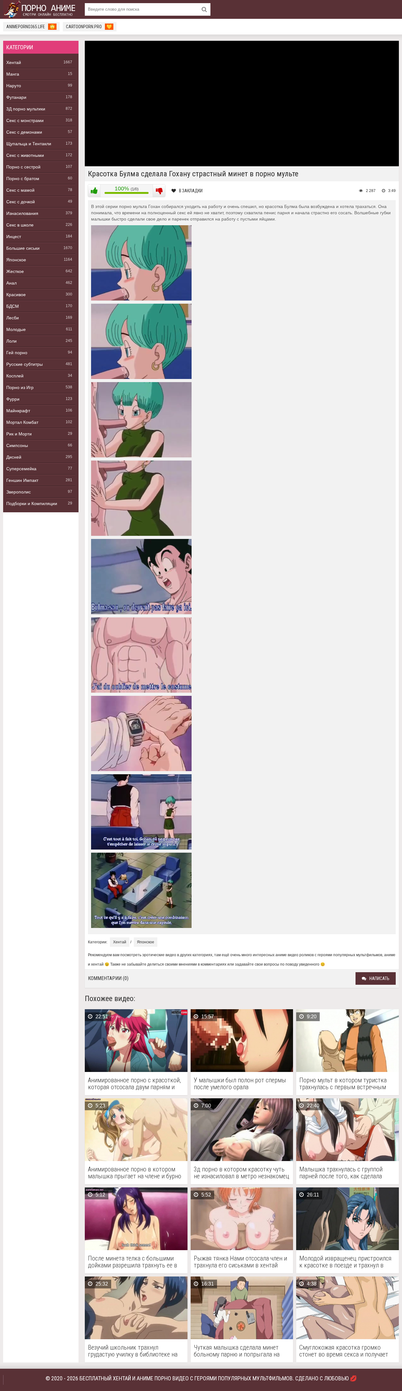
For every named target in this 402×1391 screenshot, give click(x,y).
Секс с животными (25, 155)
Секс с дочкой (20, 201)
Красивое (16, 294)
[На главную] (41, 9)
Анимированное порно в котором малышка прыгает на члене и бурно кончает (134, 1173)
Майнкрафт (18, 410)
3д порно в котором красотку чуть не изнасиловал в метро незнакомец (241, 1173)
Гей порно (16, 352)
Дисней (13, 457)
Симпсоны (17, 445)
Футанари (16, 97)
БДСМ (12, 306)
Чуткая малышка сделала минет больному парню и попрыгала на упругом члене (237, 1351)
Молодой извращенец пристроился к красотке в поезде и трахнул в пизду (345, 1262)
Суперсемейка (21, 468)
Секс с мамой (20, 190)
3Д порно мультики (25, 108)
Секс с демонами (24, 132)
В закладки (191, 190)
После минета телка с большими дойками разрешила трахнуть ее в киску (132, 1262)
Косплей (15, 375)
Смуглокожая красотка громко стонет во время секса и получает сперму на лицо (343, 1351)
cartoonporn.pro (89, 26)
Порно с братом (22, 178)
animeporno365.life (30, 26)
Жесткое (15, 271)
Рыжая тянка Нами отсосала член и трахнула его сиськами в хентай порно (240, 1262)
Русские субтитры (24, 364)
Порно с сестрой (23, 166)
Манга (12, 74)
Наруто (13, 85)
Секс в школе (20, 224)
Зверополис (18, 491)
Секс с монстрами (25, 120)
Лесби (12, 317)
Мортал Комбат (22, 422)
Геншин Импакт (22, 480)
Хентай (13, 62)
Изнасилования (22, 213)
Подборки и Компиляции (31, 503)
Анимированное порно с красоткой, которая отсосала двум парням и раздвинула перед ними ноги (134, 1083)
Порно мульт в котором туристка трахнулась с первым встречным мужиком (343, 1083)
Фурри (12, 399)
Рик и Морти (19, 433)
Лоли (11, 341)
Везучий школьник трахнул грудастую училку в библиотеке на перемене (132, 1351)
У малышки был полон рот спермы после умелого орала (240, 1083)
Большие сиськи (23, 248)
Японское (16, 259)
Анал (11, 282)
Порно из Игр (20, 387)
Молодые (16, 329)
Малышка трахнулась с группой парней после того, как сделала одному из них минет (341, 1173)
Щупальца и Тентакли (28, 143)
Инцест (13, 236)
